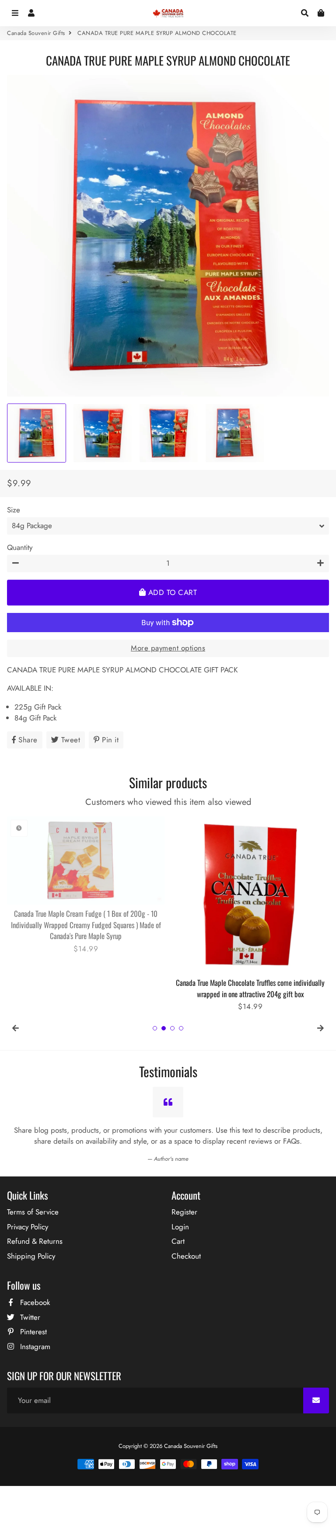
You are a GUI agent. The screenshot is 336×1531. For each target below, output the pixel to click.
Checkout (186, 1256)
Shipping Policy (31, 1256)
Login (180, 1226)
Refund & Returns (35, 1241)
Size (13, 510)
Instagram (34, 1346)
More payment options (168, 648)
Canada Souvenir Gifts (36, 33)
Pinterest (32, 1331)
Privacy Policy (27, 1226)
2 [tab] (163, 1028)
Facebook (34, 1302)
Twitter (29, 1317)
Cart (178, 1241)
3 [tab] (172, 1028)
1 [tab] (155, 1028)
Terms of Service (33, 1212)
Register (184, 1212)
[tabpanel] (85, 879)
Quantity (19, 547)
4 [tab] (181, 1028)
